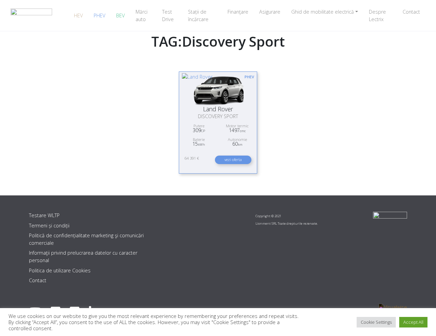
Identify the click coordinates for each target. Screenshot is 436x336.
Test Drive (168, 15)
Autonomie (237, 139)
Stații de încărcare (198, 15)
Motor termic (237, 125)
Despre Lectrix (377, 15)
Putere (198, 125)
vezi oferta (233, 159)
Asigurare (269, 12)
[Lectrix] (31, 15)
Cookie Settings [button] (376, 322)
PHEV (99, 15)
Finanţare (238, 12)
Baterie (199, 139)
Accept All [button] (413, 322)
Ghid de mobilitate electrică (322, 12)
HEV (78, 15)
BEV (120, 15)
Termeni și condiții (49, 225)
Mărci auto (141, 15)
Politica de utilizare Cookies (60, 270)
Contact (411, 12)
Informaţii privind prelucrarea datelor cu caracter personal (83, 256)
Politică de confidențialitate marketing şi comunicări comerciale (86, 239)
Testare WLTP (44, 215)
